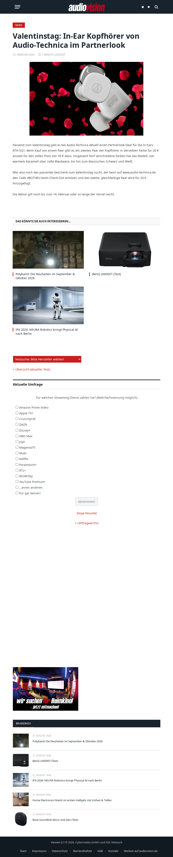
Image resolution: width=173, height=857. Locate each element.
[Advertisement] (86, 562)
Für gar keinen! (30, 493)
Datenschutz (60, 851)
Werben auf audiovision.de (140, 851)
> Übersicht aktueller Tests (31, 369)
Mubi (23, 453)
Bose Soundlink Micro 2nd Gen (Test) (55, 820)
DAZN (23, 425)
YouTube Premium (32, 482)
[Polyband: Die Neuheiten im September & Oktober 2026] (48, 250)
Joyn (22, 442)
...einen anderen (31, 487)
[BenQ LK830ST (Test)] (124, 250)
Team (23, 851)
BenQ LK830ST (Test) (106, 274)
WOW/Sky (26, 476)
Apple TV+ (26, 413)
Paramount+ (27, 465)
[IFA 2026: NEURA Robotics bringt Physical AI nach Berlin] (48, 305)
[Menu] (17, 7)
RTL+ (22, 470)
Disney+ (24, 430)
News (18, 25)
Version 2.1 (58, 842)
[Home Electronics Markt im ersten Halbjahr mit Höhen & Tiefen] (21, 799)
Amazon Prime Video (33, 407)
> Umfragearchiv (87, 523)
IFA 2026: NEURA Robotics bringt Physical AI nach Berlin (47, 332)
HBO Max (25, 436)
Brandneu (23, 723)
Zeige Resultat (87, 513)
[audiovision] (86, 7)
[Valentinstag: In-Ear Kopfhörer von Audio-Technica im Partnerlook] (86, 99)
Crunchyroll (27, 419)
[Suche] (156, 7)
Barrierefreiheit (82, 851)
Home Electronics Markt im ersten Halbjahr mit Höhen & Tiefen (72, 800)
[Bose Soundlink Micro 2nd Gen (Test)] (21, 819)
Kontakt (113, 851)
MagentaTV (27, 447)
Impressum (39, 851)
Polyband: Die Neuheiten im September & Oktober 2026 (45, 276)
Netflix (23, 459)
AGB (100, 851)
